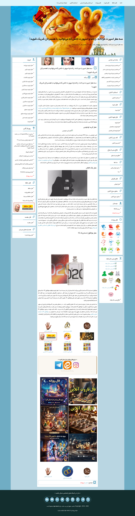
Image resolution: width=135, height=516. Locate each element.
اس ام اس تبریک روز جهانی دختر (111, 69)
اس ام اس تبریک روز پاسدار (112, 65)
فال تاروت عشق (28, 109)
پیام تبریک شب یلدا (28, 200)
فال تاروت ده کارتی (28, 105)
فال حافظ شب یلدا (28, 196)
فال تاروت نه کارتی (28, 101)
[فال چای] (83, 448)
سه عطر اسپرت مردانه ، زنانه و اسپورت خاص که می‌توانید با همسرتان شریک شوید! (76, 39)
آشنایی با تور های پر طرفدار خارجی (24, 159)
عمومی (86, 482)
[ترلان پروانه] (67, 61)
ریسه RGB (117, 208)
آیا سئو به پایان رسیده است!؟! (25, 139)
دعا (119, 171)
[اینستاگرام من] (73, 499)
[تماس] (67, 499)
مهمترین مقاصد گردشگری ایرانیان (24, 163)
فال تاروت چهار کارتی (27, 89)
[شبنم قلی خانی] (47, 61)
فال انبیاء (117, 110)
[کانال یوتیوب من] (52, 499)
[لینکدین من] (47, 499)
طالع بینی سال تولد (115, 299)
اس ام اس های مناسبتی (86, 2)
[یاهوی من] (88, 499)
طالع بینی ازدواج (115, 155)
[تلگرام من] (83, 499)
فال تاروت (106, 2)
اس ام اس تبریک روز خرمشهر (112, 73)
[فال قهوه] (83, 419)
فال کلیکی (117, 184)
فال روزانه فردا (29, 234)
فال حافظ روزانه (29, 192)
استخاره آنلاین (73, 2)
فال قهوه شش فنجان (114, 130)
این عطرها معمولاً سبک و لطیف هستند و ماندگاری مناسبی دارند (54, 108)
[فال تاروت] (83, 391)
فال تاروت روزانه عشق (27, 113)
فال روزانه (98, 2)
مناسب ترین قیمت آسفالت (26, 155)
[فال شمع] (54, 419)
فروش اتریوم (29, 151)
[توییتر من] (62, 499)
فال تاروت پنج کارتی (27, 93)
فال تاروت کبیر (29, 69)
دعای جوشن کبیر (115, 167)
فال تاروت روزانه (28, 65)
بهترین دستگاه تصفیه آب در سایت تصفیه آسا (24, 134)
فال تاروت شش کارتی (27, 97)
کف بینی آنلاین (116, 143)
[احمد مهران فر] (87, 61)
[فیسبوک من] (78, 499)
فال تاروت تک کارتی (27, 81)
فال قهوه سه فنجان (115, 126)
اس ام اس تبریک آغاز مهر (113, 81)
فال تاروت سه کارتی (27, 85)
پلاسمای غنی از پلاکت (27, 167)
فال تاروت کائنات (28, 77)
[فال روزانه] (54, 391)
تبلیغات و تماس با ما (62, 2)
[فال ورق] (54, 448)
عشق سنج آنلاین (115, 196)
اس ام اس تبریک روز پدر (113, 85)
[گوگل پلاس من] (57, 499)
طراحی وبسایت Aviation (26, 172)
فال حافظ (114, 2)
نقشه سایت (61, 510)
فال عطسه (30, 222)
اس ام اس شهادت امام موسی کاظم (111, 77)
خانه (121, 2)
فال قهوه (117, 122)
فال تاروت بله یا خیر (27, 117)
